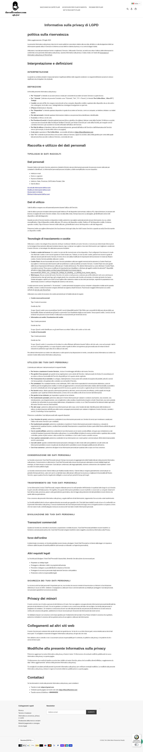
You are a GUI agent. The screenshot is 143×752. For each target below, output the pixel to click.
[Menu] (140, 735)
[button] (136, 3)
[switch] (137, 744)
